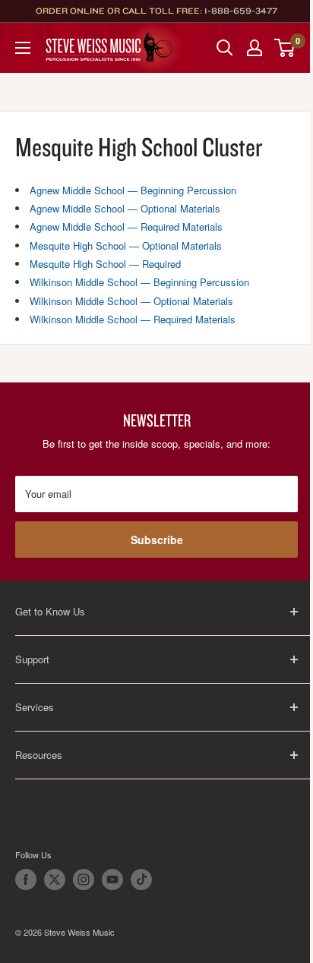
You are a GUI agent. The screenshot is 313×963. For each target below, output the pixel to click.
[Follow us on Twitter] (54, 879)
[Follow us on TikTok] (141, 879)
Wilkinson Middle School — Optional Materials (131, 301)
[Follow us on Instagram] (83, 879)
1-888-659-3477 (240, 10)
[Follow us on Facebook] (25, 879)
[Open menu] (22, 48)
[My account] (254, 47)
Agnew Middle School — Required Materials (126, 226)
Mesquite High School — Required (105, 263)
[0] (285, 48)
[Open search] (225, 47)
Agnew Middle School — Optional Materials (125, 208)
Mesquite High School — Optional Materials (126, 245)
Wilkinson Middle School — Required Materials (133, 319)
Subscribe (157, 539)
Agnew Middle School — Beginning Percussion (133, 190)
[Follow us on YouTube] (112, 879)
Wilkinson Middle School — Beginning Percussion (139, 282)
